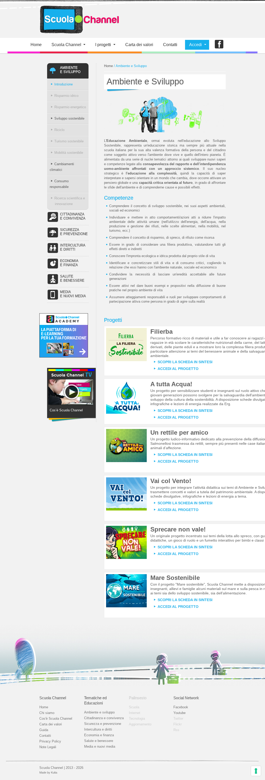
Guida (43, 730)
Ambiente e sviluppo (99, 712)
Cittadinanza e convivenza (104, 718)
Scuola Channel (66, 44)
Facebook (180, 707)
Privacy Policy (50, 741)
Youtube (179, 713)
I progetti (103, 44)
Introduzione (63, 84)
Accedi (195, 44)
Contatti (170, 44)
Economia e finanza (99, 735)
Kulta (54, 772)
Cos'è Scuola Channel (55, 718)
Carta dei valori (50, 724)
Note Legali (47, 747)
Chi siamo (46, 713)
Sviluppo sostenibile (69, 118)
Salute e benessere (98, 741)
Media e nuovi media (99, 746)
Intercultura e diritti (98, 729)
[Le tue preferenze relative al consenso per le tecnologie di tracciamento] (256, 771)
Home (36, 44)
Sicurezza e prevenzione (102, 724)
